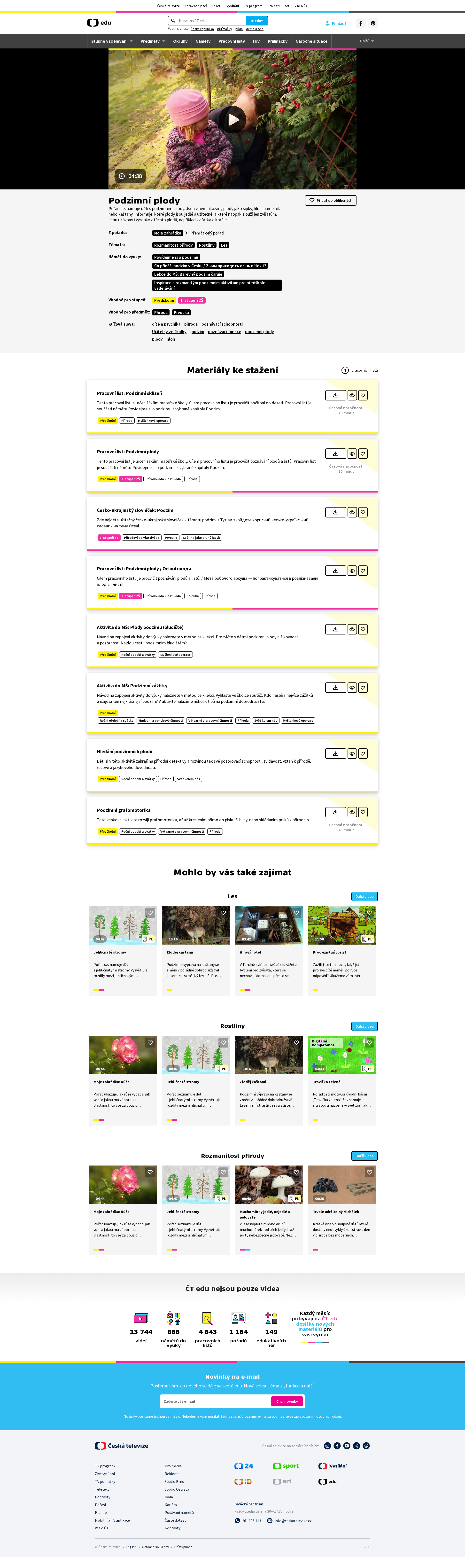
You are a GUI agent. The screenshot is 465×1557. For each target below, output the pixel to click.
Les (224, 245)
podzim (197, 331)
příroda (191, 324)
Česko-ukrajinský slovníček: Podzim (135, 510)
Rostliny (207, 245)
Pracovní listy (232, 41)
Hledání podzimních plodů (124, 751)
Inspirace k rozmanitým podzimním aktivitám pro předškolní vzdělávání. (210, 285)
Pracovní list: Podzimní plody (128, 451)
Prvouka (181, 312)
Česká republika (202, 29)
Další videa (365, 896)
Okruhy (180, 41)
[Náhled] (352, 395)
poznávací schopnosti (222, 324)
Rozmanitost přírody (173, 245)
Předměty (150, 41)
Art (287, 6)
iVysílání (232, 6)
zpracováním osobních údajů (317, 1416)
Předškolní (164, 300)
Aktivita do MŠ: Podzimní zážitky (132, 685)
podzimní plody (259, 331)
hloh (171, 339)
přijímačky (224, 29)
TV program (253, 6)
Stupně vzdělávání (109, 41)
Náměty (203, 41)
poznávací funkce (224, 331)
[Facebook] (361, 23)
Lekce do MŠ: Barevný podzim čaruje (188, 274)
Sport (216, 6)
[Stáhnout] (335, 395)
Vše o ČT (301, 6)
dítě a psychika (166, 324)
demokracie (255, 29)
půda (239, 29)
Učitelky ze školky (169, 331)
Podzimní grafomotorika (124, 810)
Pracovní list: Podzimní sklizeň (129, 393)
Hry (256, 41)
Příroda (161, 312)
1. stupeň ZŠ (191, 300)
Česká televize (168, 6)
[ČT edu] (99, 24)
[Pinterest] (373, 23)
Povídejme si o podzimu (176, 257)
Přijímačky (278, 41)
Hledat (257, 20)
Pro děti (273, 6)
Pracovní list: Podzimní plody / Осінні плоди (144, 568)
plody (157, 339)
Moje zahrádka (167, 233)
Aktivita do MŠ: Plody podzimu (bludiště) (140, 627)
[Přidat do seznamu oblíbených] (363, 395)
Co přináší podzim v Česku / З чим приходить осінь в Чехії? (210, 265)
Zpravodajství (196, 6)
